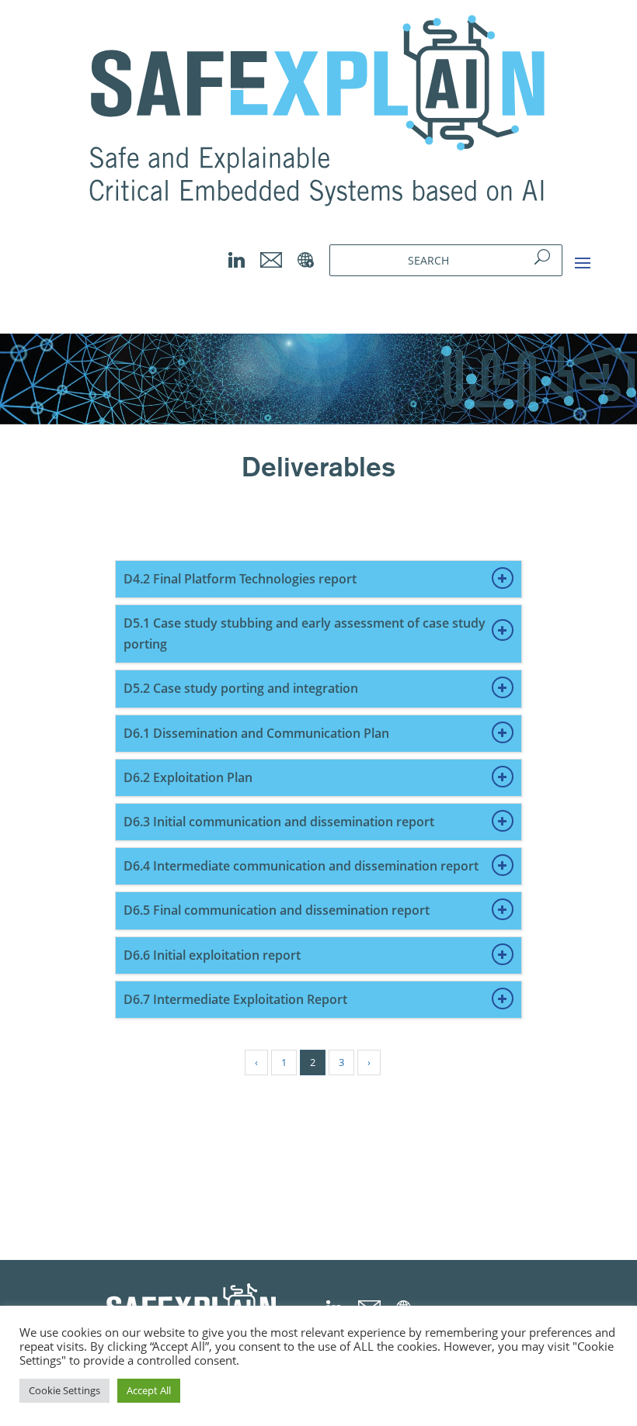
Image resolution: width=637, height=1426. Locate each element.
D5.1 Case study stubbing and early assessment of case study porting (305, 633)
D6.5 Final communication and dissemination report (277, 910)
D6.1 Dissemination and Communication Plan (256, 733)
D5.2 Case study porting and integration (241, 688)
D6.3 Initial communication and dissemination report (279, 821)
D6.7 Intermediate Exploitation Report (235, 999)
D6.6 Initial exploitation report (212, 955)
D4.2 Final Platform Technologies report (240, 578)
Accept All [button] (149, 1390)
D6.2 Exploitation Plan (188, 777)
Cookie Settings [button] (64, 1390)
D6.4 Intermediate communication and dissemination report (301, 865)
